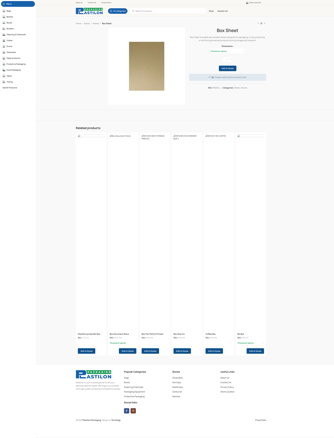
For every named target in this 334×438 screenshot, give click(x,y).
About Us (224, 377)
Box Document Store (119, 334)
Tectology (116, 420)
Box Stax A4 (179, 334)
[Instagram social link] (133, 410)
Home (78, 23)
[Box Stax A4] (186, 233)
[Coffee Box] (219, 233)
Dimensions (227, 46)
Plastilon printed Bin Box (89, 334)
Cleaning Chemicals (133, 387)
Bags (126, 377)
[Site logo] (89, 10)
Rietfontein (177, 387)
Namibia (176, 396)
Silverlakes (177, 377)
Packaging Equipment (134, 391)
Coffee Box (211, 334)
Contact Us (225, 382)
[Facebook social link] (126, 410)
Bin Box (240, 334)
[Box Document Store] (123, 233)
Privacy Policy (227, 387)
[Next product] (264, 23)
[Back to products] (261, 23)
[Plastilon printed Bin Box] (91, 233)
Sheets (96, 23)
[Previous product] (258, 23)
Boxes (87, 23)
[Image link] (93, 374)
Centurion (177, 391)
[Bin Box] (250, 233)
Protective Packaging (134, 396)
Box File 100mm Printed (152, 334)
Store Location (227, 391)
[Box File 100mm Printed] (155, 233)
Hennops (176, 382)
